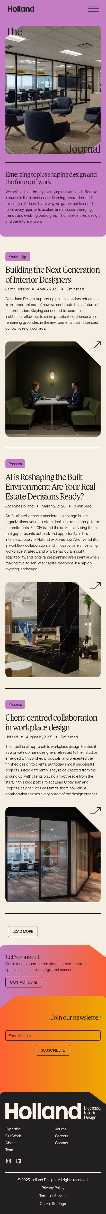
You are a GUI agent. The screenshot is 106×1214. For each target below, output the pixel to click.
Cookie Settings (53, 1203)
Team (9, 1150)
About (10, 1143)
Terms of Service (53, 1195)
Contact (61, 1143)
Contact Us (21, 982)
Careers (61, 1136)
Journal (61, 1129)
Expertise (13, 1129)
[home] (19, 8)
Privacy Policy (53, 1188)
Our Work (13, 1136)
